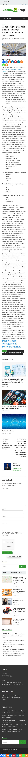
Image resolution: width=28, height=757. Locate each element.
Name (4, 509)
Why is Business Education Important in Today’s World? (19, 591)
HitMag (17, 752)
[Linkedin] (12, 61)
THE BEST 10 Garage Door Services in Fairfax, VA (18, 620)
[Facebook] (21, 4)
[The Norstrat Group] (14, 422)
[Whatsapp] (3, 64)
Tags (20, 572)
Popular (5, 572)
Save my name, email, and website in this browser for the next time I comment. (13, 534)
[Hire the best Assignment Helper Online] (7, 599)
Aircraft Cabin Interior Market (15, 350)
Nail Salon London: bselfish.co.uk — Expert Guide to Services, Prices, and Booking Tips (19, 580)
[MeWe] (18, 61)
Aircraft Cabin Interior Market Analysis (12, 352)
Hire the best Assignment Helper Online (18, 600)
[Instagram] (25, 4)
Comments (14, 572)
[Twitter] (23, 4)
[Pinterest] (15, 61)
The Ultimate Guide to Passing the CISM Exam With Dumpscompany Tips (19, 610)
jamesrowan (16, 38)
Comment (5, 488)
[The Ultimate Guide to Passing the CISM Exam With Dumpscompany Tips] (7, 608)
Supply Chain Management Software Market (11, 343)
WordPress (10, 752)
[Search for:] (14, 566)
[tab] (5, 572)
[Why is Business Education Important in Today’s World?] (7, 589)
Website (4, 523)
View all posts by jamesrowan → (17, 469)
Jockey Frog (14, 749)
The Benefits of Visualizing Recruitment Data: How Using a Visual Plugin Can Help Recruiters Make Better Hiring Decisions (13, 381)
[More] (6, 64)
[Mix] (21, 61)
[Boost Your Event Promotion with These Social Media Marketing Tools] (14, 397)
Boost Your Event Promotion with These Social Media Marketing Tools (14, 407)
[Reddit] (9, 61)
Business (4, 24)
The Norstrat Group (8, 431)
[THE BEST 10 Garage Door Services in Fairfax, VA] (7, 619)
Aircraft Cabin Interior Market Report (12, 353)
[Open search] (24, 18)
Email (4, 516)
